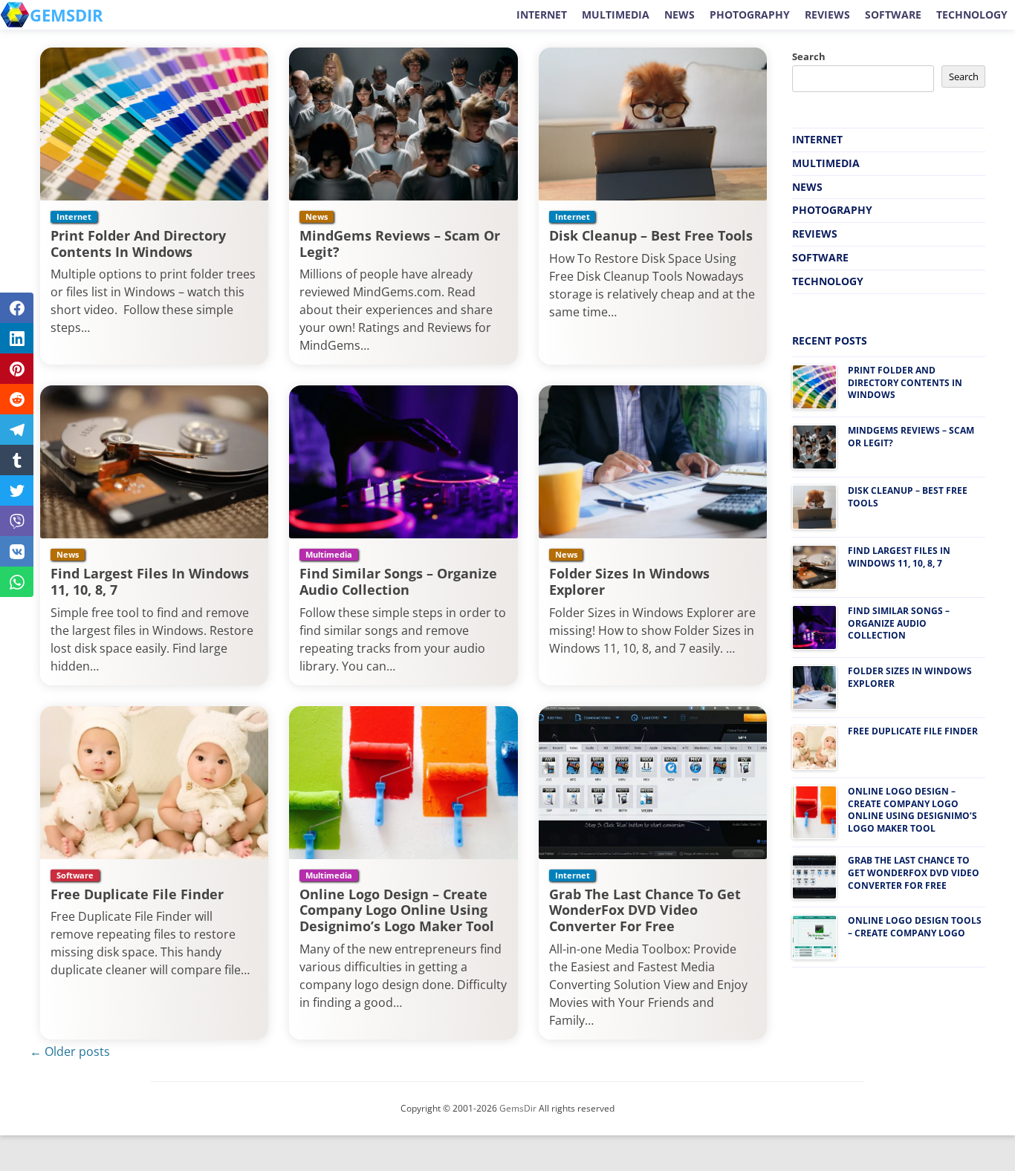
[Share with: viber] (16, 521)
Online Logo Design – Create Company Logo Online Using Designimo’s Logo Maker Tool (396, 910)
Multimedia (615, 14)
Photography (750, 14)
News (679, 14)
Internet (541, 14)
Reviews (827, 14)
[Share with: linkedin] (16, 338)
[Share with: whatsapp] (16, 582)
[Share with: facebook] (16, 308)
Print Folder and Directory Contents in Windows (138, 243)
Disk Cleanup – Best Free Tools (651, 235)
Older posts (70, 1051)
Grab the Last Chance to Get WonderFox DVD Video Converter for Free (645, 910)
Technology (972, 14)
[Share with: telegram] (16, 429)
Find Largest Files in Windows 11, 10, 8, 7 (150, 581)
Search (809, 56)
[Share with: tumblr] (16, 460)
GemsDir (517, 1108)
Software (893, 14)
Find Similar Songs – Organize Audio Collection (398, 581)
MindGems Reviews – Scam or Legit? (399, 243)
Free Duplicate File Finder (137, 894)
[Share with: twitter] (16, 490)
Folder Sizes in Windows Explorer (629, 581)
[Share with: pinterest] (16, 368)
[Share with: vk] (16, 551)
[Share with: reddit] (16, 399)
